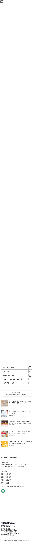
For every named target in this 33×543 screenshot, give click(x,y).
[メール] (3, 491)
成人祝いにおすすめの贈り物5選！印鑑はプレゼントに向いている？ (20, 432)
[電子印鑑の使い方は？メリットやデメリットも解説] (4, 413)
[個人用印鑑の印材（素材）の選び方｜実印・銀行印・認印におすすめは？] (4, 403)
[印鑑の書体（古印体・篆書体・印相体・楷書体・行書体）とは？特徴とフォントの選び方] (4, 423)
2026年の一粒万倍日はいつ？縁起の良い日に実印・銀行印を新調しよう (20, 442)
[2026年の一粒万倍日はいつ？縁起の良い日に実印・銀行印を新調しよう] (4, 444)
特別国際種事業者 (16, 392)
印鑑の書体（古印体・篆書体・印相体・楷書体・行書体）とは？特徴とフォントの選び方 (20, 423)
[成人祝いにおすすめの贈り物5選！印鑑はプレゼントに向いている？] (4, 433)
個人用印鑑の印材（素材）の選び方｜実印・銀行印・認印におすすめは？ (20, 402)
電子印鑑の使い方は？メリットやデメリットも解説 (20, 412)
